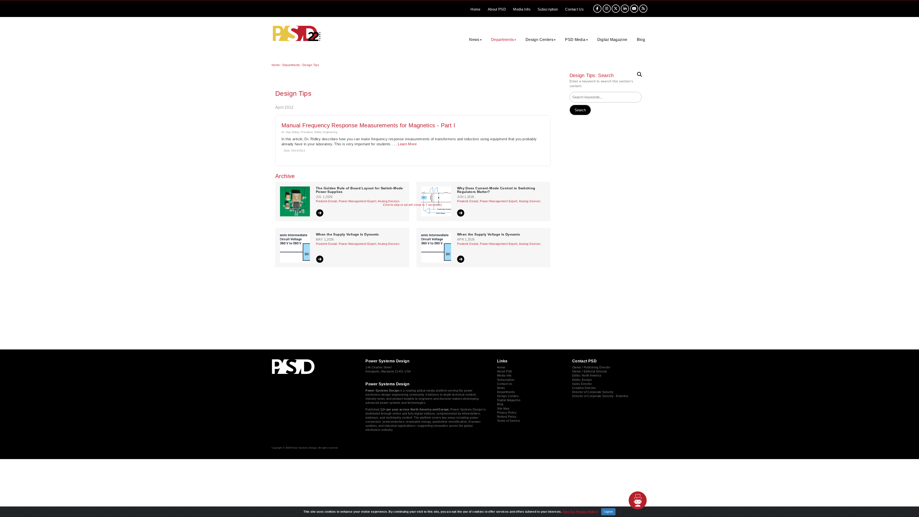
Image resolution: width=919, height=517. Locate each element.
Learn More (407, 144)
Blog (641, 40)
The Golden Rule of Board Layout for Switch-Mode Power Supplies (359, 190)
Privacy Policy (506, 412)
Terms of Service (508, 420)
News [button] (474, 40)
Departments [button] (502, 40)
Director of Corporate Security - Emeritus (600, 396)
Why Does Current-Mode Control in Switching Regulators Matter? (496, 190)
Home (476, 9)
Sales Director (582, 384)
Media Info (504, 375)
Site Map (503, 408)
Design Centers (508, 396)
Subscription (548, 9)
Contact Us (504, 384)
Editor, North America (586, 375)
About (497, 9)
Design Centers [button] (539, 40)
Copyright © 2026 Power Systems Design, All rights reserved (305, 448)
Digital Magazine (612, 40)
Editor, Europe (582, 380)
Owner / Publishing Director (591, 367)
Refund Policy (506, 416)
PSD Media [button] (575, 40)
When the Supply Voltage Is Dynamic (347, 234)
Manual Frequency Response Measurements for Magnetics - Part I (368, 125)
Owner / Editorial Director (589, 371)
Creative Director (584, 388)
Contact (574, 9)
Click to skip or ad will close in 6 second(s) (412, 205)
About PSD (504, 371)
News (501, 388)
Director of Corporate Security (592, 392)
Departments (291, 65)
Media (521, 9)
